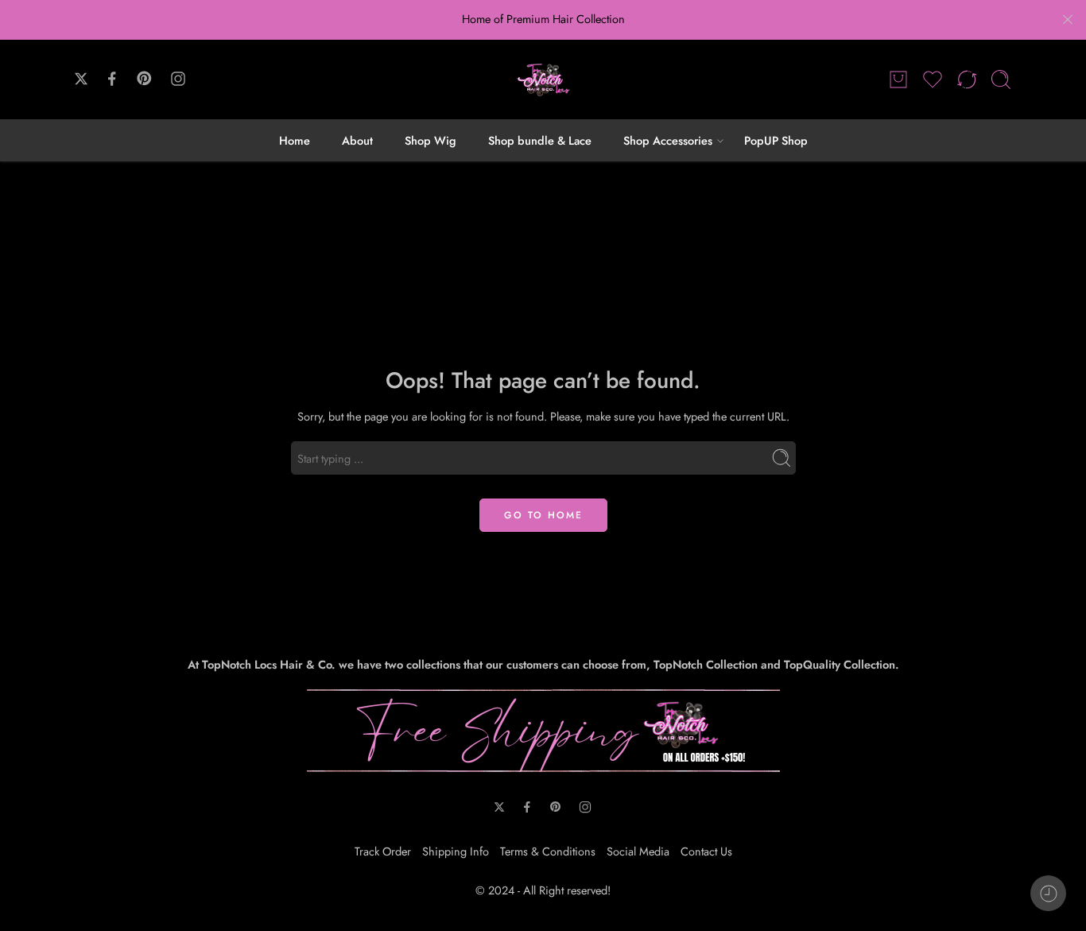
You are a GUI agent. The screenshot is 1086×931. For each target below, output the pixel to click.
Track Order (383, 851)
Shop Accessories (667, 140)
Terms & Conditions (547, 851)
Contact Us (706, 851)
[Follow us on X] (81, 79)
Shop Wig (430, 140)
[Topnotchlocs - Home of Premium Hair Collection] (543, 79)
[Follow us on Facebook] (112, 79)
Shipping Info (455, 851)
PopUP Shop (776, 140)
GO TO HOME (543, 515)
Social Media (638, 851)
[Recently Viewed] (1048, 893)
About (357, 140)
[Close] (1067, 20)
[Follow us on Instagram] (178, 78)
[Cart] (898, 79)
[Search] (1001, 79)
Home (294, 140)
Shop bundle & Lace (539, 140)
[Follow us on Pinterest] (144, 78)
